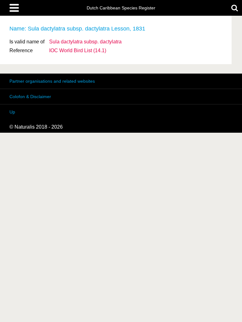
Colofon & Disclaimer (30, 96)
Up (12, 111)
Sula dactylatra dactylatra (85, 41)
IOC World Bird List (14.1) (77, 50)
